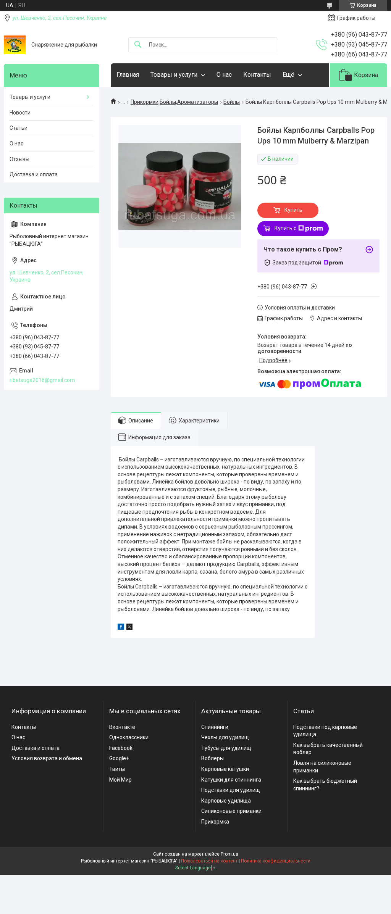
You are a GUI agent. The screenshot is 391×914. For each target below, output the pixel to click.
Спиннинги (214, 727)
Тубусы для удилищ (226, 748)
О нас (224, 74)
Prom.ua (229, 854)
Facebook (120, 748)
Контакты (257, 74)
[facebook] (121, 628)
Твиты (117, 769)
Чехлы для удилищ (225, 737)
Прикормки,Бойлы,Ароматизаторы (174, 102)
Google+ (119, 758)
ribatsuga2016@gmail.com (42, 380)
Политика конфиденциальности (275, 861)
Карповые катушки (225, 769)
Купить (293, 210)
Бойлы (231, 102)
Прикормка (215, 822)
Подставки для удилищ (230, 790)
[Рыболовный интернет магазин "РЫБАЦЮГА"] (15, 44)
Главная (127, 74)
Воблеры (212, 758)
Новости (20, 113)
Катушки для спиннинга (231, 780)
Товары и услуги (173, 74)
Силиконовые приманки (231, 811)
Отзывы (19, 159)
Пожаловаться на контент (209, 861)
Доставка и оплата (34, 174)
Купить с (285, 228)
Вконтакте (122, 727)
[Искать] (137, 45)
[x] (129, 628)
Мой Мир (120, 780)
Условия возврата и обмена (46, 758)
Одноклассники (129, 737)
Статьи (18, 128)
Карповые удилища (226, 801)
